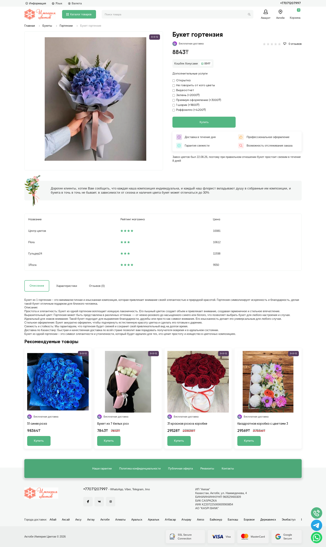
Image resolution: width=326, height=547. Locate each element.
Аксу (78, 519)
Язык (58, 3)
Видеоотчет (185, 90)
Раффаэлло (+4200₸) (191, 110)
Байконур (216, 519)
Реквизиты (207, 468)
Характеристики (66, 285)
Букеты (47, 25)
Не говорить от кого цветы (195, 85)
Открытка (183, 80)
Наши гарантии (102, 468)
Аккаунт (265, 17)
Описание (36, 285)
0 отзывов (295, 43)
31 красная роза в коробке (187, 423)
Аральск (136, 519)
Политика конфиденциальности (140, 468)
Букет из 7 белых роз (113, 423)
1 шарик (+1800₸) (187, 105)
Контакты (228, 468)
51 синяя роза (37, 423)
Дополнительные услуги (190, 73)
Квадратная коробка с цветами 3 (262, 423)
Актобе (105, 519)
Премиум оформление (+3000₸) (198, 100)
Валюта (77, 3)
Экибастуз (288, 519)
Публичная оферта (180, 468)
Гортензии (66, 25)
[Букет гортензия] (95, 99)
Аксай (66, 519)
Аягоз (200, 519)
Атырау (186, 519)
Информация (37, 3)
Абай (53, 519)
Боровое (249, 519)
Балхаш (233, 519)
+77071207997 (290, 3)
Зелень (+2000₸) (188, 95)
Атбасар (170, 519)
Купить (204, 122)
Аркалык (153, 519)
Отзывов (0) (97, 285)
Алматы (120, 519)
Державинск (268, 519)
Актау (91, 519)
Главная (29, 25)
